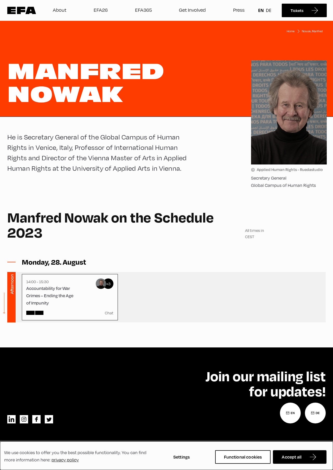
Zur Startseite (21, 10)
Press (239, 10)
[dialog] (166, 455)
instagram (24, 419)
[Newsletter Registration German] (315, 413)
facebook (36, 419)
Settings (181, 457)
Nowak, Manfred (312, 31)
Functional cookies (243, 457)
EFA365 (143, 10)
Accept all (292, 457)
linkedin (11, 419)
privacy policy (65, 460)
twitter (49, 419)
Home (290, 31)
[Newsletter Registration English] (290, 413)
